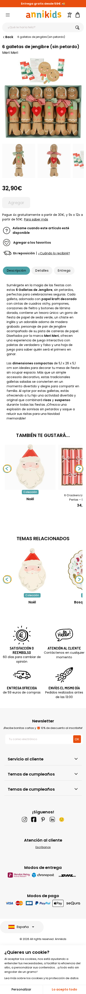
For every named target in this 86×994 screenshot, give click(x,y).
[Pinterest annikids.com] (43, 819)
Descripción (16, 270)
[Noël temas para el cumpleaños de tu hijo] (32, 570)
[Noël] (30, 488)
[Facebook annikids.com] (33, 819)
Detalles (42, 270)
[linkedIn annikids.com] (52, 819)
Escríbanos (43, 847)
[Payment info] (43, 903)
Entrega (64, 270)
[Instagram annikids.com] (24, 819)
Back (9, 37)
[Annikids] (43, 14)
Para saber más (36, 219)
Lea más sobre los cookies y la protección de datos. (41, 978)
